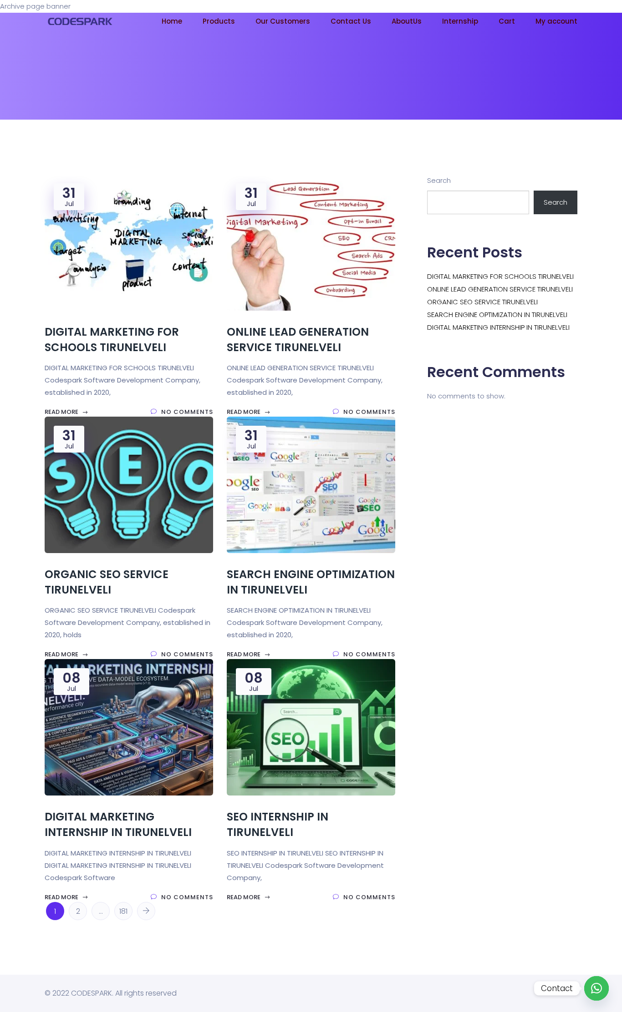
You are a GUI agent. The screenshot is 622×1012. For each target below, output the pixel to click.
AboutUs (407, 21)
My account (556, 21)
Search (439, 180)
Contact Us (351, 21)
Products (219, 21)
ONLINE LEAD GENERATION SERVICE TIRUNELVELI (500, 289)
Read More (62, 412)
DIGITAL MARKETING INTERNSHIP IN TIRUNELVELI (498, 327)
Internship (460, 21)
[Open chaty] (596, 988)
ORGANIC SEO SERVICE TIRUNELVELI (482, 302)
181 (123, 911)
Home (172, 21)
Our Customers (282, 21)
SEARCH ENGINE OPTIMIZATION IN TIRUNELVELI (497, 314)
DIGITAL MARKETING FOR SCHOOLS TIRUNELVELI (500, 276)
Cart (507, 21)
